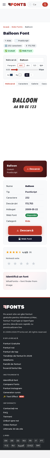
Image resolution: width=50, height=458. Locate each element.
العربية (21, 445)
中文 (6, 445)
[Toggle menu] (4, 4)
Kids (27, 221)
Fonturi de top (10, 351)
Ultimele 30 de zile (13, 429)
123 (34, 65)
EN (6, 441)
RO (24, 441)
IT (36, 441)
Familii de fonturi (12, 364)
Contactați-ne (10, 408)
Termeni (7, 416)
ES (18, 441)
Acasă (6, 27)
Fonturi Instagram (12, 388)
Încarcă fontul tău (12, 368)
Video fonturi (10, 425)
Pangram (11, 65)
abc (28, 65)
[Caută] (45, 4)
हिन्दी (38, 445)
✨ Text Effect (13, 396)
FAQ (5, 412)
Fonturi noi (8, 347)
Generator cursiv (12, 392)
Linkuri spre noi (11, 420)
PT (41, 441)
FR (30, 441)
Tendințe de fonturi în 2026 (17, 356)
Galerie (34, 84)
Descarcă (35, 169)
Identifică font (10, 380)
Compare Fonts (11, 384)
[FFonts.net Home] (17, 4)
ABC (21, 65)
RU (13, 445)
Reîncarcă (10, 84)
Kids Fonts (17, 27)
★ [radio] (9, 263)
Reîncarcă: (11, 60)
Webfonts (8, 360)
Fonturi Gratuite (11, 343)
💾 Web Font (25, 239)
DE (12, 441)
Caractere (23, 84)
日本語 (30, 445)
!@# (41, 65)
